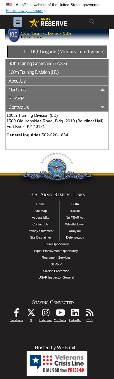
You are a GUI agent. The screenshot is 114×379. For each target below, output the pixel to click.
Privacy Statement (40, 231)
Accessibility (40, 217)
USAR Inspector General (56, 277)
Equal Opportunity (56, 244)
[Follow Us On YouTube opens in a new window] (60, 314)
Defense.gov (75, 237)
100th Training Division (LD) (33, 72)
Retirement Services (56, 257)
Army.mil (75, 231)
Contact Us (40, 224)
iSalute (75, 211)
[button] (27, 11)
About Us (16, 81)
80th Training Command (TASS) (37, 63)
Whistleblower (75, 224)
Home (40, 204)
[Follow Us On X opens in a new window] (31, 314)
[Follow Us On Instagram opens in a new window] (45, 314)
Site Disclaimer (40, 237)
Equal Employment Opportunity (56, 251)
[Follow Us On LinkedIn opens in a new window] (75, 314)
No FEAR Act (75, 217)
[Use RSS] (89, 314)
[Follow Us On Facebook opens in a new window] (16, 314)
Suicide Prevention (56, 271)
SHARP (16, 98)
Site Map (40, 211)
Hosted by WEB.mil (55, 347)
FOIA (75, 204)
